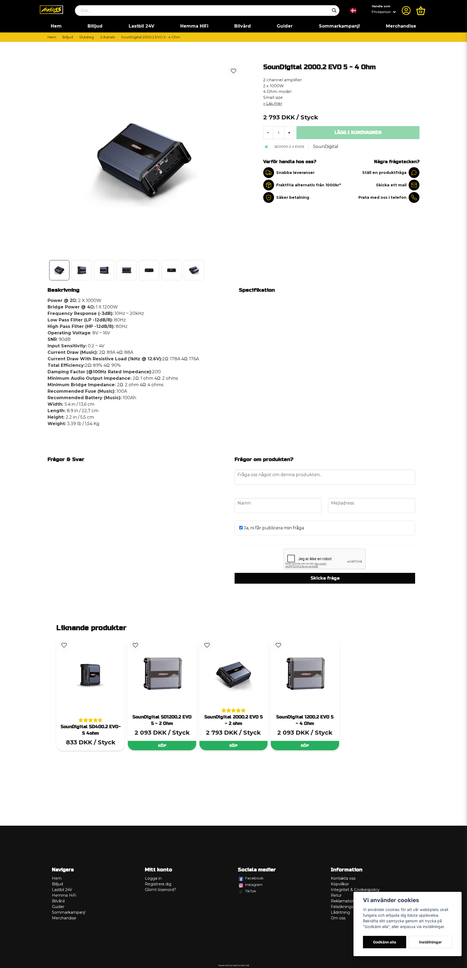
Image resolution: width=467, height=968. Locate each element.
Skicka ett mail (391, 185)
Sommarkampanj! (339, 26)
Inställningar (430, 942)
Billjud (95, 26)
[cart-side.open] (420, 10)
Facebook (254, 878)
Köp (162, 745)
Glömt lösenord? (160, 889)
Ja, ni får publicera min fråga (273, 527)
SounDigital (325, 146)
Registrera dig (158, 884)
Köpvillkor (340, 884)
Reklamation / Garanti (351, 901)
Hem (56, 26)
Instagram (253, 884)
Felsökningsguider (348, 906)
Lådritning (340, 912)
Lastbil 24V (141, 26)
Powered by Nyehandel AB (233, 965)
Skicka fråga (325, 578)
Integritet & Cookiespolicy (355, 889)
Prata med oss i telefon (382, 197)
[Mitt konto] (406, 10)
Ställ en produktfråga (384, 172)
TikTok (250, 891)
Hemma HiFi (194, 26)
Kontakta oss (343, 878)
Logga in (153, 878)
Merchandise (401, 26)
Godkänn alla (384, 942)
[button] (353, 10)
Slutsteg (86, 37)
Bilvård (242, 26)
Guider (285, 26)
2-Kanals (107, 37)
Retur (336, 895)
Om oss (338, 918)
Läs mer (274, 103)
